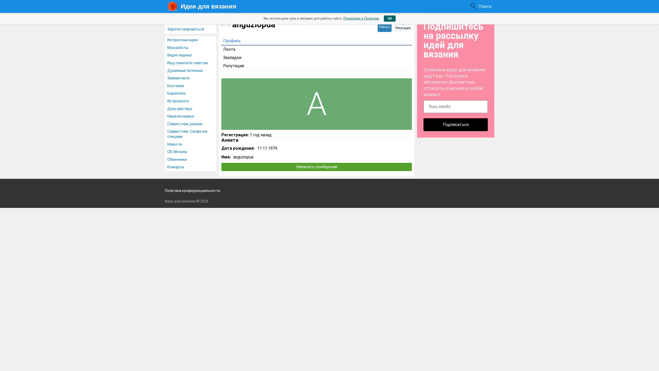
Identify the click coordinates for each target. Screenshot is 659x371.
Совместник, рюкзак (184, 124)
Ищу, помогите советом (187, 63)
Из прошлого (178, 101)
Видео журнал (179, 55)
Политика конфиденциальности (192, 191)
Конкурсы (175, 167)
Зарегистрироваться (185, 29)
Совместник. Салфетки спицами (187, 134)
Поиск (485, 6)
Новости (174, 144)
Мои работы (177, 48)
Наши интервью (180, 116)
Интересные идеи (182, 40)
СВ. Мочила (177, 152)
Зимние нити (178, 78)
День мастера (179, 109)
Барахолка (176, 93)
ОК (390, 18)
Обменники (177, 159)
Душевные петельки (185, 71)
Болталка (175, 86)
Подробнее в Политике (361, 18)
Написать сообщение (316, 166)
